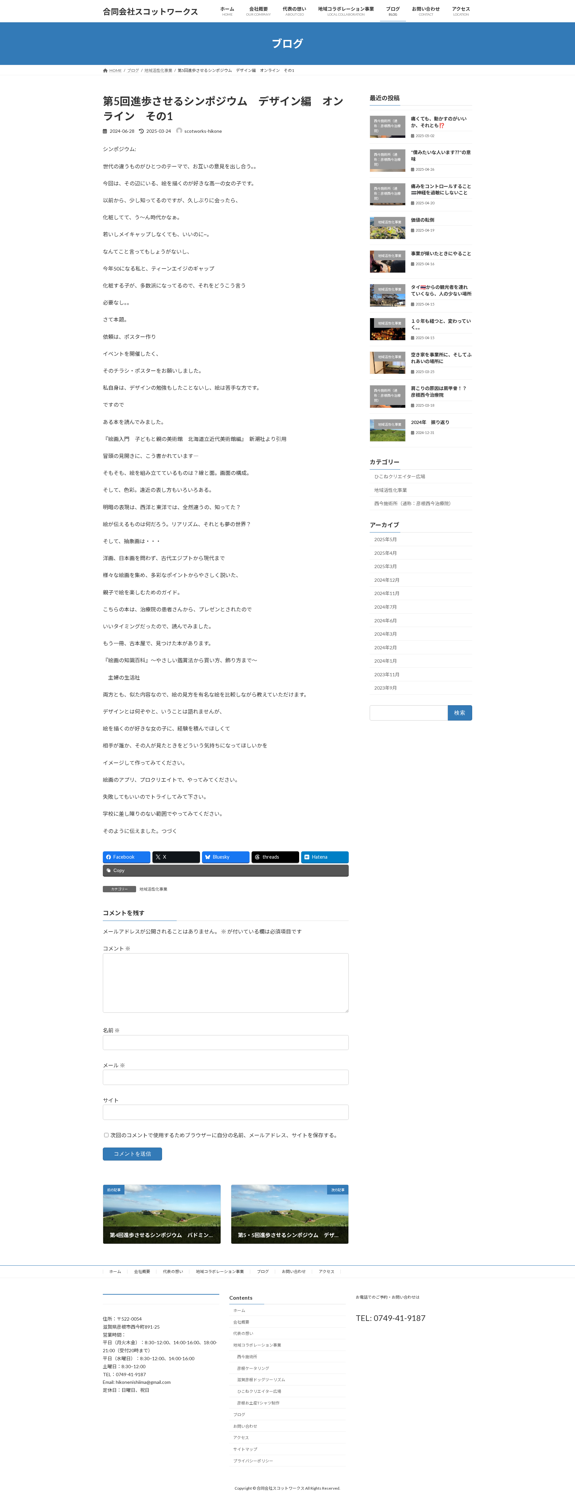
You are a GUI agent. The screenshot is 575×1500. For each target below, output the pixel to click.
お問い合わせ (294, 1271)
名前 (111, 1030)
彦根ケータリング (253, 1368)
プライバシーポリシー (253, 1460)
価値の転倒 (422, 220)
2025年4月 (385, 553)
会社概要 (142, 1271)
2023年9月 (385, 688)
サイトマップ (245, 1449)
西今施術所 (247, 1356)
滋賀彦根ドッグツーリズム (261, 1379)
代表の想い (173, 1271)
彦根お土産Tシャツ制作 (258, 1402)
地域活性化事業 (153, 889)
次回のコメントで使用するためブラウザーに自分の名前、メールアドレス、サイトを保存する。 (224, 1135)
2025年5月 (385, 539)
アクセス (326, 1271)
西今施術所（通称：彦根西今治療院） (414, 503)
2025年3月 (385, 566)
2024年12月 (387, 580)
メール (114, 1065)
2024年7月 (385, 607)
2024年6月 (385, 620)
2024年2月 (385, 647)
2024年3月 (385, 634)
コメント (116, 948)
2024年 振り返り (430, 422)
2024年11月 (387, 593)
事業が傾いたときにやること (441, 253)
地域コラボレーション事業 (220, 1271)
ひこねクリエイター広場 (399, 476)
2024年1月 (385, 661)
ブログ (263, 1271)
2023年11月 (387, 674)
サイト (111, 1100)
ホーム (115, 1271)
